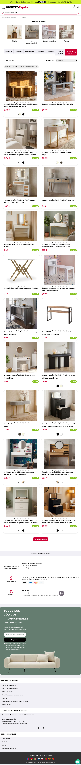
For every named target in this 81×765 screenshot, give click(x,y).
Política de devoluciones (10, 688)
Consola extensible (49, 41)
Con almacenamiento (32, 42)
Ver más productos (40, 539)
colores (40, 51)
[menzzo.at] (42, 759)
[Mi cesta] (78, 7)
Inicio (3, 17)
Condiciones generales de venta (12, 695)
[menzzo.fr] (28, 759)
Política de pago (7, 705)
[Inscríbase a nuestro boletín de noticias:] (15, 634)
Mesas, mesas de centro (12, 17)
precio (18, 51)
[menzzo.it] (35, 759)
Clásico (14, 41)
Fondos (4, 698)
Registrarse (15, 640)
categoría (8, 51)
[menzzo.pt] (53, 759)
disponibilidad (29, 51)
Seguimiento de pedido (9, 748)
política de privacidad (19, 643)
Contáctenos (6, 742)
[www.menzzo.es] (49, 759)
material (50, 51)
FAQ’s (4, 745)
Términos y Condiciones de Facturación (15, 701)
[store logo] (39, 8)
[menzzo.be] (45, 759)
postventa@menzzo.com (29, 593)
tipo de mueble (60, 52)
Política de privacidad (9, 685)
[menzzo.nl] (38, 759)
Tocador (66, 41)
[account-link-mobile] (74, 6)
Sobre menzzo (6, 739)
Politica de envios (7, 692)
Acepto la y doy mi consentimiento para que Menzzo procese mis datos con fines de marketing (16, 646)
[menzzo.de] (31, 759)
